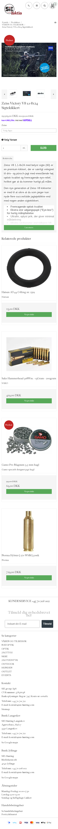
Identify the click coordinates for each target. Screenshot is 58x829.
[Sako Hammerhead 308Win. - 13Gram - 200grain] (29, 354)
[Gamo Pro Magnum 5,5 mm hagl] (29, 440)
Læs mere (29, 227)
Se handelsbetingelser (12, 811)
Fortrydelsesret (9, 814)
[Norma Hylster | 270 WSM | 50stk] (29, 531)
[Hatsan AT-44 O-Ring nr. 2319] (29, 268)
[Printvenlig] (55, 22)
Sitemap (6, 709)
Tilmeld (47, 624)
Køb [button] (43, 148)
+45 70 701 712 (19, 701)
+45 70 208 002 (41, 601)
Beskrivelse (7, 158)
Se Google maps (10, 742)
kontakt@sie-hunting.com (21, 705)
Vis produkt (29, 314)
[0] (52, 5)
